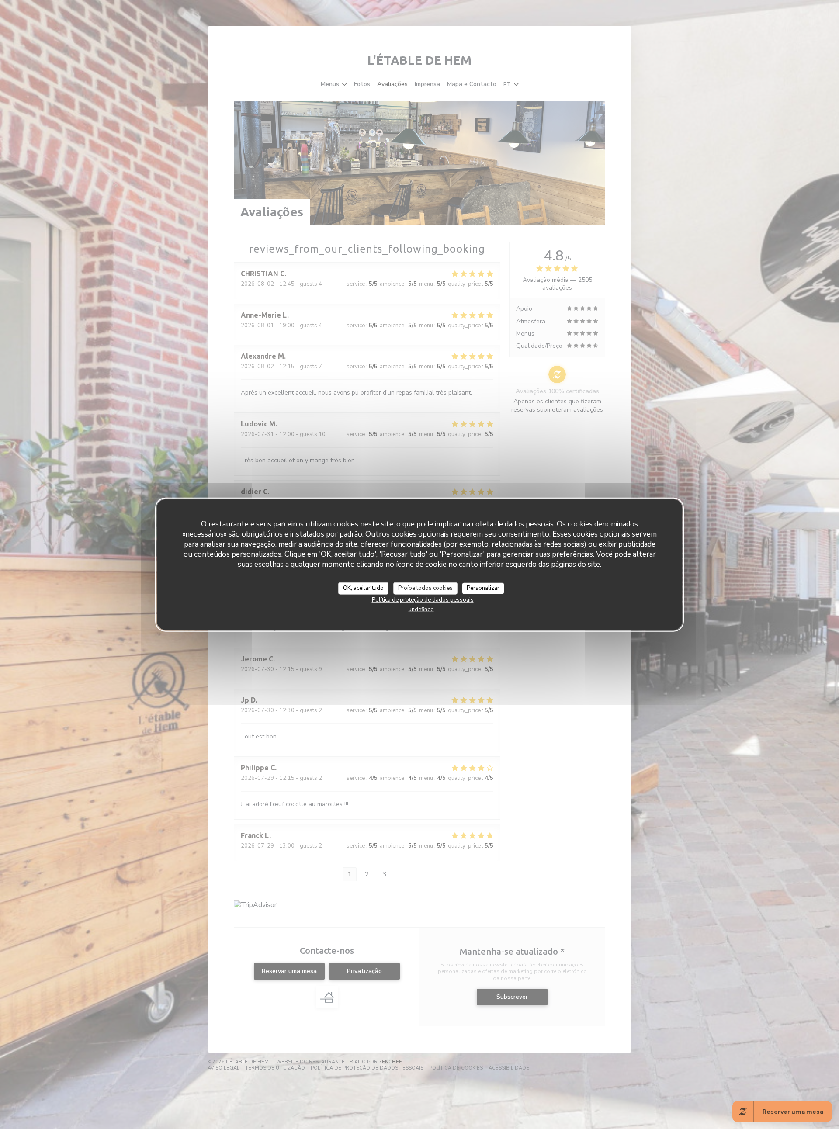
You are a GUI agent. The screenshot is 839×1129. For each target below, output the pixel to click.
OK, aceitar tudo (363, 588)
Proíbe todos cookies (425, 588)
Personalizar (483, 588)
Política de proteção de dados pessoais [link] (423, 599)
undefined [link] (421, 609)
